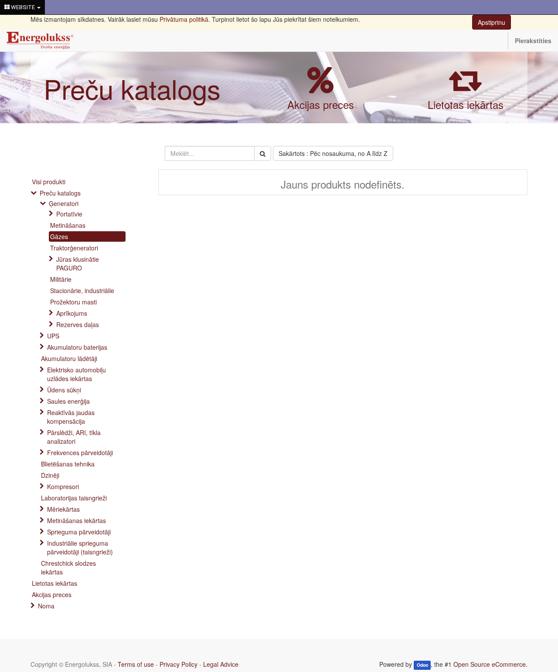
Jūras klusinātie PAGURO (77, 263)
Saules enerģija (68, 401)
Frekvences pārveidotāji (80, 452)
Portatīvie (69, 213)
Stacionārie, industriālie (82, 290)
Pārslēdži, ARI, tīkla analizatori (74, 437)
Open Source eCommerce (489, 664)
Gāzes (59, 236)
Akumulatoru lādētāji (69, 358)
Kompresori (63, 486)
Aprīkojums (71, 313)
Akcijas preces (320, 104)
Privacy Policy (178, 664)
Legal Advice (220, 664)
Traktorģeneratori (74, 247)
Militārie (60, 279)
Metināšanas (67, 225)
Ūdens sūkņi (64, 389)
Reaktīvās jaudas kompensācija (71, 416)
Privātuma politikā (184, 19)
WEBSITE (23, 7)
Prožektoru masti (73, 301)
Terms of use (136, 664)
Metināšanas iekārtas (76, 520)
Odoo (422, 665)
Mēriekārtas (63, 509)
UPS (53, 335)
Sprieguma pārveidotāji (79, 531)
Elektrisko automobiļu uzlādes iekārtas (76, 374)
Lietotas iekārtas (466, 104)
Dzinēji (50, 475)
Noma (46, 605)
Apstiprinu (491, 22)
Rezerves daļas (77, 324)
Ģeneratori (63, 203)
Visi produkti (48, 181)
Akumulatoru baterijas (77, 347)
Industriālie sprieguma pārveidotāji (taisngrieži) (80, 547)
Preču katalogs (132, 88)
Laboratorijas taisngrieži (74, 497)
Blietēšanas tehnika (68, 463)
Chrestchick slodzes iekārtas (68, 567)
